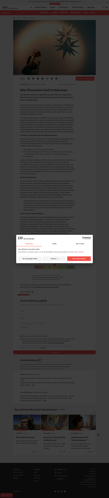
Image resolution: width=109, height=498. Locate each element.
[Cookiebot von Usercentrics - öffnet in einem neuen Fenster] (83, 238)
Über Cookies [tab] (80, 243)
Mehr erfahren (79, 252)
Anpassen (54, 258)
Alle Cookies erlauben (78, 258)
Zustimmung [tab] (29, 243)
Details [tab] (54, 243)
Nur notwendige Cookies (30, 258)
